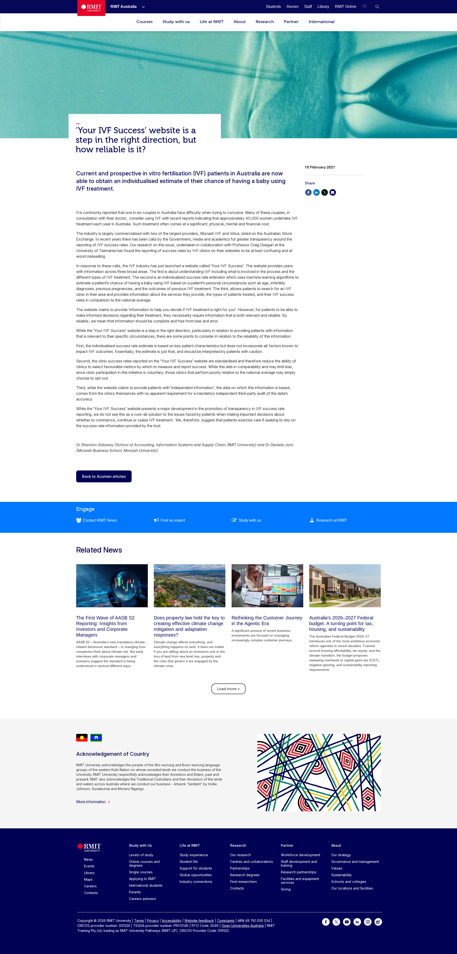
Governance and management (355, 862)
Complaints (225, 921)
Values (336, 868)
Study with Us (140, 845)
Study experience (194, 855)
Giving (286, 889)
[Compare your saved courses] (368, 6)
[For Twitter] (336, 921)
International (322, 21)
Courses (144, 21)
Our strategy (341, 855)
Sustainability (341, 875)
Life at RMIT (212, 21)
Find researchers (243, 882)
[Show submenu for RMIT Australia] (141, 7)
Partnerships (240, 868)
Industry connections (196, 882)
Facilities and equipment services (300, 881)
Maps (88, 879)
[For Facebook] (326, 921)
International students (146, 885)
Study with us (176, 21)
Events (89, 866)
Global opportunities (196, 875)
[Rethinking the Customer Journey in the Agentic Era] (267, 585)
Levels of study (141, 855)
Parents (135, 892)
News (88, 859)
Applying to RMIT (142, 879)
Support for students (196, 868)
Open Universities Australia (243, 926)
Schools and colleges (348, 882)
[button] (377, 7)
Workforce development (300, 855)
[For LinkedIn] (357, 921)
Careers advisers (142, 899)
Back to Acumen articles (104, 476)
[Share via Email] (332, 192)
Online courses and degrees (144, 863)
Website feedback (199, 921)
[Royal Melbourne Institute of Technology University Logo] (91, 8)
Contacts (91, 893)
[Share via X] (324, 192)
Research (265, 21)
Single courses (141, 872)
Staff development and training (299, 863)
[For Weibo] (378, 921)
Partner (291, 21)
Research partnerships (298, 872)
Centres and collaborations (251, 862)
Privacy (153, 921)
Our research (240, 855)
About (239, 21)
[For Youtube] (347, 921)
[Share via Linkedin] (316, 192)
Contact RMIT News (100, 520)
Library (89, 873)
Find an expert (173, 520)
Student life (189, 862)
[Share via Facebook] (308, 192)
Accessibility (171, 921)
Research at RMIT (331, 520)
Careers (90, 886)
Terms (139, 921)
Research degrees (245, 875)
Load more (228, 689)
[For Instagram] (368, 921)
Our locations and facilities (352, 888)
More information (91, 801)
